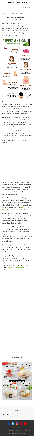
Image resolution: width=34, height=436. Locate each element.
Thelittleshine (17, 19)
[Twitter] (23, 7)
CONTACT (26, 430)
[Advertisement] (17, 162)
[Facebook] (8, 423)
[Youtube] (29, 7)
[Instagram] (25, 7)
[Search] (32, 7)
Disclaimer (7, 430)
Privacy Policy (16, 430)
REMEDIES (4, 13)
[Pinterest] (27, 7)
